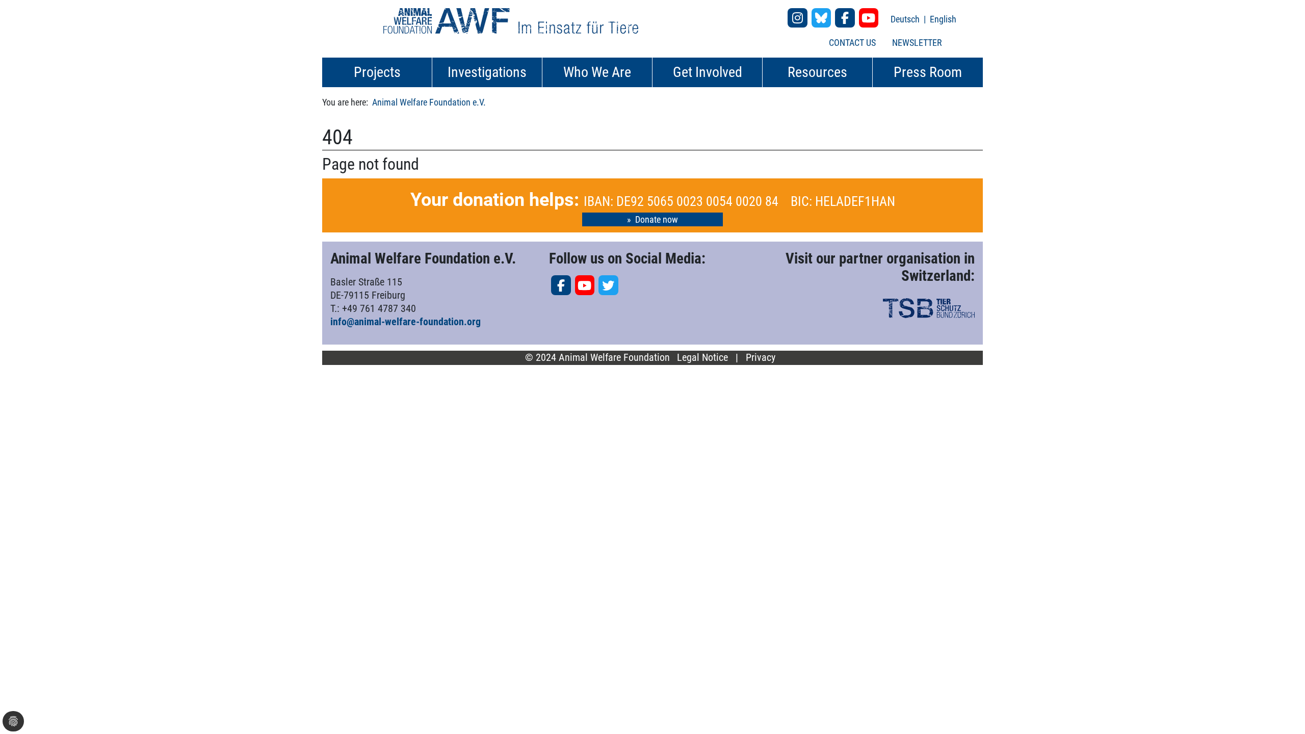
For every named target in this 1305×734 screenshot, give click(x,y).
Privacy (760, 357)
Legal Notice (702, 357)
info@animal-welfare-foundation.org (405, 322)
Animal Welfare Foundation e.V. (429, 102)
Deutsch (906, 19)
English (943, 19)
